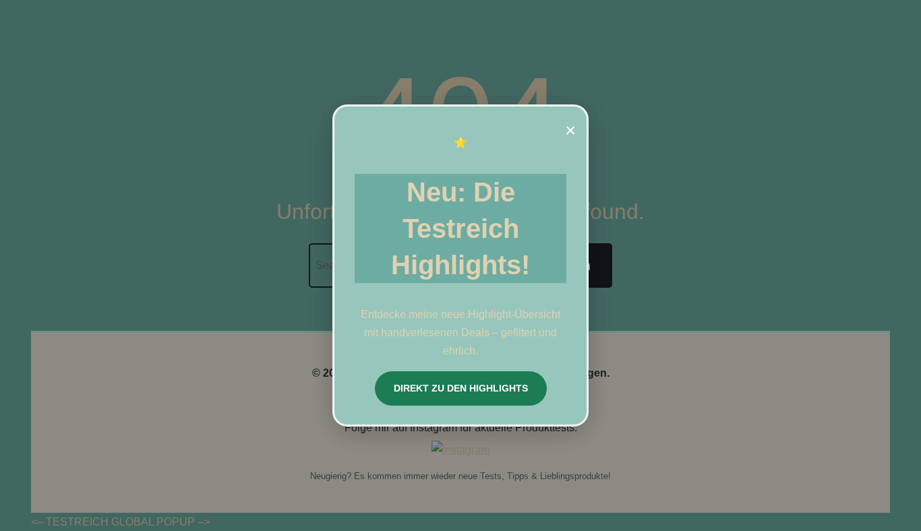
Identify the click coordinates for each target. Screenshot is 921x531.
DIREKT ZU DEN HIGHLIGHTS (461, 388)
